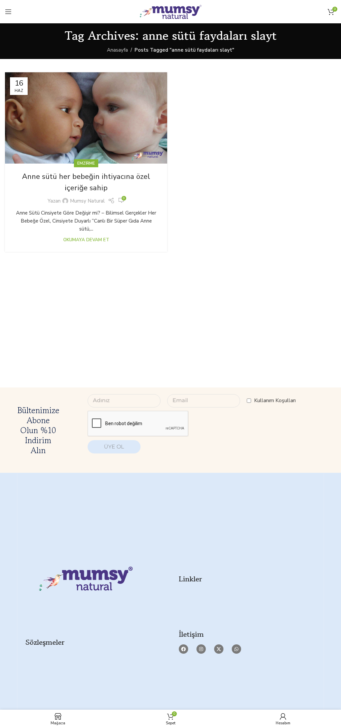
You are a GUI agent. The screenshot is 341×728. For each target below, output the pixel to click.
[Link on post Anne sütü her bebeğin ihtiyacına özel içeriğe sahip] (86, 118)
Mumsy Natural (87, 201)
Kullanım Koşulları (275, 400)
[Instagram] (201, 649)
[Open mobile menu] (8, 11)
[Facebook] (183, 649)
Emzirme (86, 163)
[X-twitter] (218, 649)
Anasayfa (117, 50)
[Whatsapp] (236, 649)
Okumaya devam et (86, 240)
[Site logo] (170, 11)
